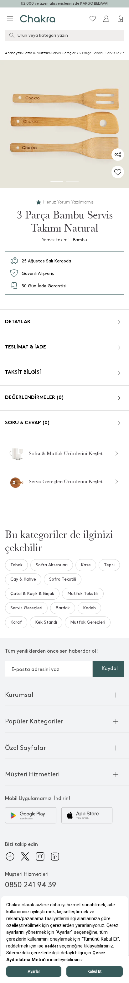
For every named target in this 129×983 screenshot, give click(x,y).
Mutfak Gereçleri (87, 622)
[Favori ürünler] (92, 18)
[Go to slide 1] (56, 181)
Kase (86, 565)
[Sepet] (120, 18)
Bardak (62, 608)
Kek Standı (46, 622)
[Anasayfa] (37, 18)
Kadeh (89, 608)
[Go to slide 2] (72, 181)
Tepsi (109, 565)
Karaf (16, 622)
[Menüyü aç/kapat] (10, 19)
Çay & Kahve (23, 579)
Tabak (16, 565)
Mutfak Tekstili (82, 594)
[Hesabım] (106, 18)
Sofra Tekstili (62, 579)
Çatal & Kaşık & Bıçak (32, 594)
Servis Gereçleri (63, 53)
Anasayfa (13, 53)
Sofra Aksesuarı (52, 565)
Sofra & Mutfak (36, 53)
